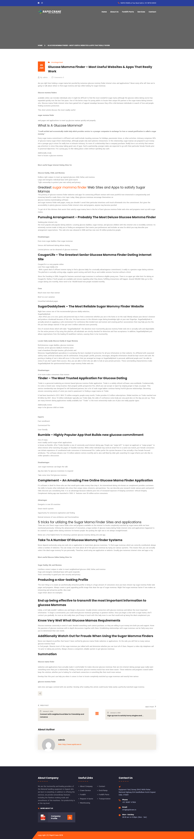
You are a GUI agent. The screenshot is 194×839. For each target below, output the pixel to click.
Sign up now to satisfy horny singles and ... (125, 715)
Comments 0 (59, 77)
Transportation (104, 799)
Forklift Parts (128, 12)
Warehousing (85, 803)
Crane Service (85, 790)
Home (104, 12)
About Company (86, 786)
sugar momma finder (69, 187)
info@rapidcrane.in (129, 810)
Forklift (83, 794)
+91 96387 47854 (129, 802)
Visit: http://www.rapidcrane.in (69, 744)
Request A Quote (86, 799)
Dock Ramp (103, 790)
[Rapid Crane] (49, 12)
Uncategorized (57, 62)
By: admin (44, 77)
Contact (152, 12)
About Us (114, 12)
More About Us (46, 808)
